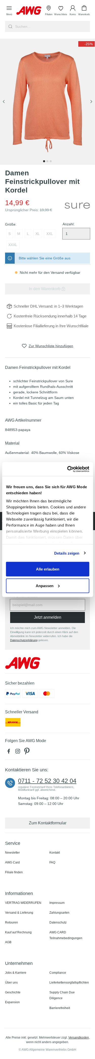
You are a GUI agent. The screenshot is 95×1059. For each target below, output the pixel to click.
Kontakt (54, 852)
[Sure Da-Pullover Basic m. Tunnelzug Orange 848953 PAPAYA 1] (47, 102)
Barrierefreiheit (59, 1008)
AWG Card (12, 862)
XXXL (12, 245)
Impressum (57, 903)
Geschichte (13, 992)
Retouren (11, 922)
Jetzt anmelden (47, 617)
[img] (86, 44)
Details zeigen (66, 553)
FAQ (52, 862)
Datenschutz (58, 922)
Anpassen (44, 585)
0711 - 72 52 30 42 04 (47, 781)
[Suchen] (9, 26)
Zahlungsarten (59, 912)
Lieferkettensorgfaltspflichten (69, 982)
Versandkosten (78, 1037)
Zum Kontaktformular (47, 823)
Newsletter (12, 852)
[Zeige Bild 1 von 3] (44, 161)
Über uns (11, 982)
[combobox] (52, 26)
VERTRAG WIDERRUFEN (23, 903)
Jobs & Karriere (15, 972)
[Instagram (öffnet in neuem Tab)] (18, 752)
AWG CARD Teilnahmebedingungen (65, 935)
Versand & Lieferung (19, 912)
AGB (8, 942)
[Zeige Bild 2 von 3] (47, 161)
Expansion (12, 1002)
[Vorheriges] (4, 102)
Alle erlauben (47, 569)
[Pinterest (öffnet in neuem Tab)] (27, 752)
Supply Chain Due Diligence (62, 995)
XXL (49, 234)
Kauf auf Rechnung (18, 932)
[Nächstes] (91, 102)
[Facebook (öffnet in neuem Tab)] (9, 752)
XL (37, 234)
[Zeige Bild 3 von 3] (51, 161)
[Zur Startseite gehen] (29, 10)
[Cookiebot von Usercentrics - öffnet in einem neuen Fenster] (67, 469)
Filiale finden (14, 872)
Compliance (57, 972)
